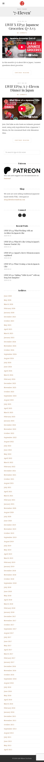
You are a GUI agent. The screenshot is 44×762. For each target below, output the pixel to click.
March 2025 (8, 333)
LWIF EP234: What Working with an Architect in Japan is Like (18, 231)
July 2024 (7, 362)
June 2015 (8, 741)
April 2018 (8, 600)
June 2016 (8, 691)
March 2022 (8, 462)
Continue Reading (22, 72)
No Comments (22, 33)
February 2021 (9, 500)
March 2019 (8, 558)
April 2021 (8, 491)
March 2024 (8, 375)
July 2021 (7, 487)
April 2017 (8, 650)
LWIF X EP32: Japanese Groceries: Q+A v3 (22, 26)
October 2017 (9, 625)
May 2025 (7, 325)
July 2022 (7, 446)
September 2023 (10, 396)
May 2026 (7, 300)
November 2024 (10, 346)
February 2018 (9, 608)
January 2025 (9, 337)
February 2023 (9, 417)
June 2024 (8, 367)
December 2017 (10, 616)
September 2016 (10, 679)
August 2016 (9, 683)
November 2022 (10, 429)
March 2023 (8, 412)
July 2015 (7, 737)
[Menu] (3, 3)
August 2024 (9, 358)
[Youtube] (20, 215)
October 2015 (9, 725)
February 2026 (9, 308)
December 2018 (10, 571)
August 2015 (9, 733)
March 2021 (8, 496)
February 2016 (9, 708)
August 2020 (9, 512)
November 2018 (10, 575)
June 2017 (8, 641)
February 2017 (9, 658)
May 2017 (7, 645)
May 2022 (7, 454)
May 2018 (7, 596)
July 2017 (7, 637)
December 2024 (10, 342)
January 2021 (9, 504)
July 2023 (7, 404)
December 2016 (10, 666)
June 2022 (8, 450)
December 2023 (10, 383)
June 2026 (8, 296)
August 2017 (9, 633)
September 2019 (10, 537)
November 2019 (10, 529)
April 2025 (8, 329)
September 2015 (10, 729)
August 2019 (9, 541)
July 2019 (7, 546)
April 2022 (8, 458)
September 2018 (10, 583)
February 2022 (9, 466)
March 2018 (8, 604)
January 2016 (9, 712)
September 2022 (10, 437)
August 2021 (9, 483)
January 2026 (9, 312)
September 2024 (10, 354)
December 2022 (10, 425)
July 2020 (7, 516)
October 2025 (9, 321)
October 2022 (9, 433)
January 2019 (9, 566)
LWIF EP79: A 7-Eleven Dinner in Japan (22, 88)
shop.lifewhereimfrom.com (14, 200)
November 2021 (10, 475)
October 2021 (9, 479)
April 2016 (8, 700)
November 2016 (10, 670)
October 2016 (9, 675)
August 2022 (9, 442)
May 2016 (7, 695)
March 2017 (8, 654)
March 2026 (8, 304)
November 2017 (10, 620)
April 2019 (8, 554)
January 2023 (9, 421)
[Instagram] (24, 215)
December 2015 (10, 716)
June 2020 (8, 521)
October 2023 (9, 392)
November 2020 (10, 508)
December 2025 (10, 317)
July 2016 (7, 687)
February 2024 (9, 379)
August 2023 (9, 400)
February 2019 (9, 562)
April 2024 (8, 371)
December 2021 (10, 471)
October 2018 (9, 579)
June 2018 (8, 591)
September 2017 (10, 629)
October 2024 (9, 350)
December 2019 (10, 525)
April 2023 (8, 408)
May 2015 (7, 745)
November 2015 (10, 720)
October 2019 (9, 533)
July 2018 (7, 587)
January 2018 (9, 612)
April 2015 (8, 750)
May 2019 (7, 550)
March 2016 (8, 704)
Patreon (7, 178)
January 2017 (9, 662)
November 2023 (10, 387)
